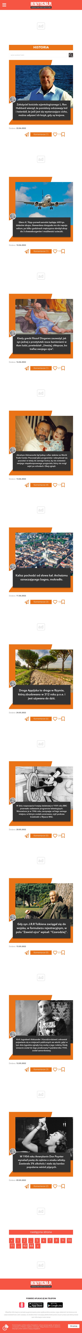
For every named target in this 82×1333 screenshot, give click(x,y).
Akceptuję (73, 1326)
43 (25, 1246)
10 (69, 1240)
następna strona (41, 1232)
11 (12, 1246)
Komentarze (41, 134)
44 (31, 1246)
